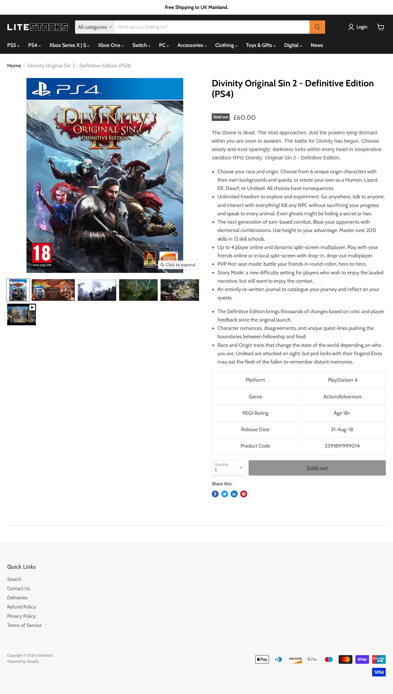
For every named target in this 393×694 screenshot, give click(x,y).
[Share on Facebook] (215, 493)
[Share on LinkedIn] (234, 493)
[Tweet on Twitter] (224, 493)
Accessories (191, 45)
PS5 (12, 45)
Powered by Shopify (23, 661)
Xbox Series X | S (68, 45)
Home (14, 66)
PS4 (33, 45)
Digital (292, 45)
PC (163, 45)
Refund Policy (21, 607)
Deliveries (17, 597)
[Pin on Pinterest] (243, 493)
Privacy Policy (21, 616)
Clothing (225, 45)
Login (361, 27)
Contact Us (18, 588)
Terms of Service (24, 625)
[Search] (317, 27)
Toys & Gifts (259, 45)
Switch (140, 45)
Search (14, 579)
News (317, 45)
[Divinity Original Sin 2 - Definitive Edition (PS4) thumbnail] (18, 290)
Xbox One (109, 45)
